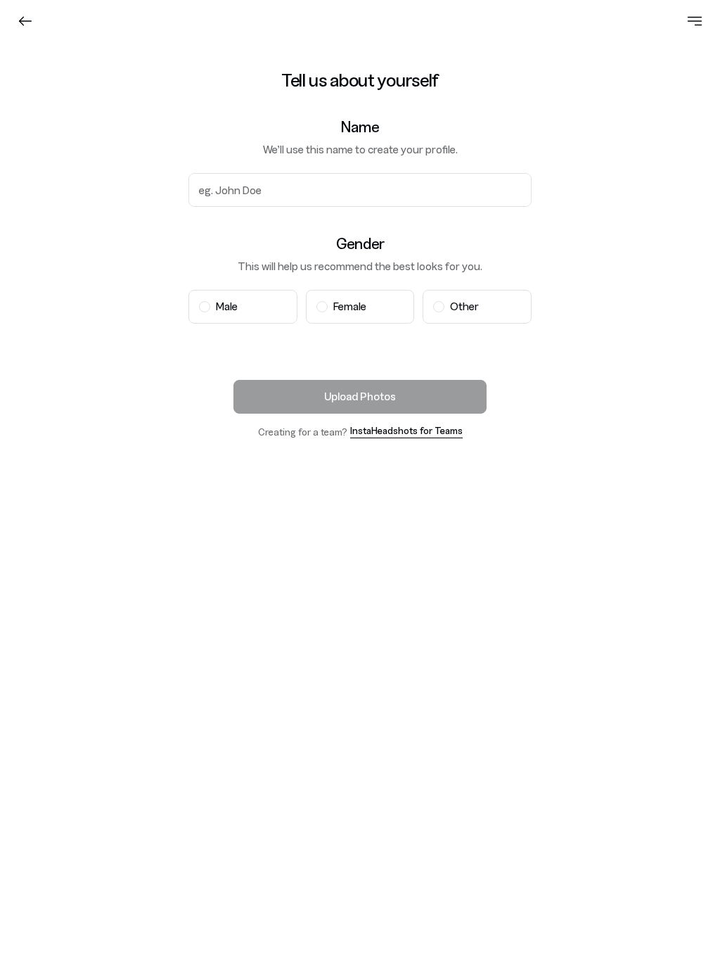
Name (359, 126)
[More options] (694, 21)
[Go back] (25, 21)
